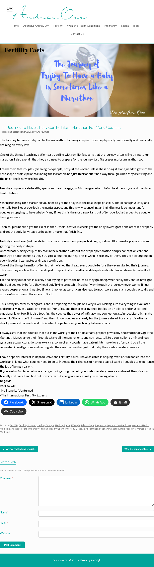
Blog (136, 25)
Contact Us (77, 33)
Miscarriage (87, 425)
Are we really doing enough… (19, 449)
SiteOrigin (96, 560)
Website (5, 533)
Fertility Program (27, 425)
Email (4, 522)
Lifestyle (75, 425)
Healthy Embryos (45, 425)
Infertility (70, 428)
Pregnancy (110, 25)
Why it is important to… (138, 449)
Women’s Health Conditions (83, 25)
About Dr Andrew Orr (36, 25)
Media (125, 25)
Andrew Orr (42, 131)
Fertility (58, 25)
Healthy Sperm (62, 425)
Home (15, 25)
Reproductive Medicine (118, 425)
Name (4, 512)
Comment (6, 478)
